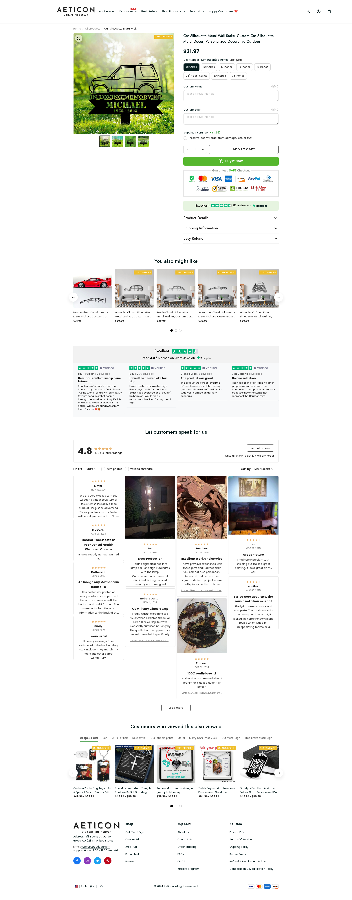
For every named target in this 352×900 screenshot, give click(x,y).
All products (92, 28)
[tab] (171, 330)
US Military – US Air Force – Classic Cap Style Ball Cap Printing (150, 640)
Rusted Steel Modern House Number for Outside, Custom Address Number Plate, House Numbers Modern (201, 590)
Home (77, 28)
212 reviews (182, 358)
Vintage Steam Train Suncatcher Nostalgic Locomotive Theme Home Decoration (202, 693)
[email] (95, 847)
